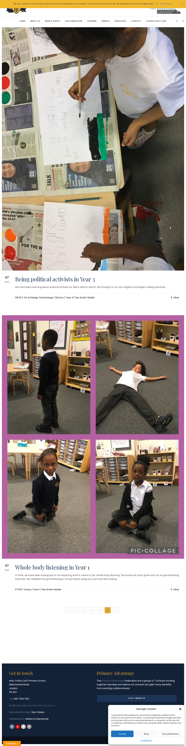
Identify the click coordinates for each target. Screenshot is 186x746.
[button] (180, 709)
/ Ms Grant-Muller (84, 297)
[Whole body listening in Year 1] (93, 437)
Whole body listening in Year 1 (52, 567)
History (59, 297)
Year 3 (69, 297)
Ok (157, 3)
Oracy (27, 589)
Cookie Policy (146, 740)
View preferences (170, 734)
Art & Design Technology (38, 297)
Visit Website (136, 698)
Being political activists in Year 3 (55, 279)
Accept (122, 734)
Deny (146, 734)
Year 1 (36, 589)
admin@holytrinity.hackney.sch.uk (35, 705)
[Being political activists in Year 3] (93, 149)
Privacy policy (166, 3)
